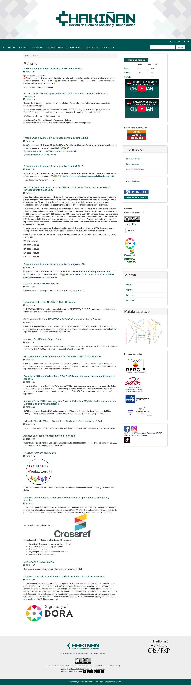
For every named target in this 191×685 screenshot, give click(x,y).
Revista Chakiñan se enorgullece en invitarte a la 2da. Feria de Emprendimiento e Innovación (65, 95)
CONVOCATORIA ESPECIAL (38, 561)
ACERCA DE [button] (107, 47)
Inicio (27, 55)
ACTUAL (11, 47)
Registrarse (175, 41)
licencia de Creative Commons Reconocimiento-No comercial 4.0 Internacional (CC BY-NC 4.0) (90, 666)
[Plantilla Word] (136, 191)
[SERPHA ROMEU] (130, 260)
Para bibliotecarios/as (135, 169)
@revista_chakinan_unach (34, 75)
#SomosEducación (31, 277)
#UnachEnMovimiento (48, 277)
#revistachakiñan (31, 154)
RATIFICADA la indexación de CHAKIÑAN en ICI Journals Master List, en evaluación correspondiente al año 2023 (67, 188)
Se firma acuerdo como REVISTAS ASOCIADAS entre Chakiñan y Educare (62, 319)
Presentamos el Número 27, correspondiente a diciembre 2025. (56, 137)
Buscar (180, 47)
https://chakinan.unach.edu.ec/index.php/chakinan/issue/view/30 (88, 176)
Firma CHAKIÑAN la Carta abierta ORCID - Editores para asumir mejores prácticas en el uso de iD (69, 377)
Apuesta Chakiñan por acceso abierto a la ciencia (49, 435)
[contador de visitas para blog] (93, 671)
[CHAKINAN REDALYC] (38, 471)
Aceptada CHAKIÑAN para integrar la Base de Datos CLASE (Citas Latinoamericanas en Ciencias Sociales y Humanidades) (69, 402)
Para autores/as (132, 164)
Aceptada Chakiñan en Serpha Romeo (43, 339)
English (129, 284)
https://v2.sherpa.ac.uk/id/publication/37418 (65, 349)
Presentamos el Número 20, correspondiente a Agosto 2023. (54, 264)
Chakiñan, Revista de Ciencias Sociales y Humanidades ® (93, 682)
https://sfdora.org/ (50, 599)
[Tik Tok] (127, 439)
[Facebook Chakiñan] (127, 428)
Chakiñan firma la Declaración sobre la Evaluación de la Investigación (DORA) (64, 576)
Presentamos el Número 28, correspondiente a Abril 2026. (53, 68)
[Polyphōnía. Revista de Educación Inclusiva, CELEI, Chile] (136, 398)
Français (129, 295)
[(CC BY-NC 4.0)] (132, 218)
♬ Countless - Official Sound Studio (38, 87)
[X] (145, 434)
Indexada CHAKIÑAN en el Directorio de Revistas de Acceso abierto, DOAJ (62, 421)
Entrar (186, 41)
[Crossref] (129, 252)
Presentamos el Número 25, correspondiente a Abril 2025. (53, 166)
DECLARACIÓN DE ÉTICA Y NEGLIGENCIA (64, 47)
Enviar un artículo (133, 181)
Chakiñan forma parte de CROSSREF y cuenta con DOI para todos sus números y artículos (66, 499)
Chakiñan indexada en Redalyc (39, 452)
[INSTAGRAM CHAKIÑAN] (134, 428)
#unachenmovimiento (47, 154)
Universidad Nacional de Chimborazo (79, 653)
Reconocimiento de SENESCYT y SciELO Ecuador (49, 301)
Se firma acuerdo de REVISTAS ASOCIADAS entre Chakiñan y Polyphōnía (62, 356)
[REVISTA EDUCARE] (139, 410)
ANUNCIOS (37, 47)
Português (130, 300)
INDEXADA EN (92, 47)
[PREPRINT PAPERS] (136, 59)
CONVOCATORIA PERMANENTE (41, 283)
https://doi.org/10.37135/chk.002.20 (84, 274)
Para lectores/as (133, 158)
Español (129, 289)
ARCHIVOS (23, 47)
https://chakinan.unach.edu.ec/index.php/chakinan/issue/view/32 (49, 151)
